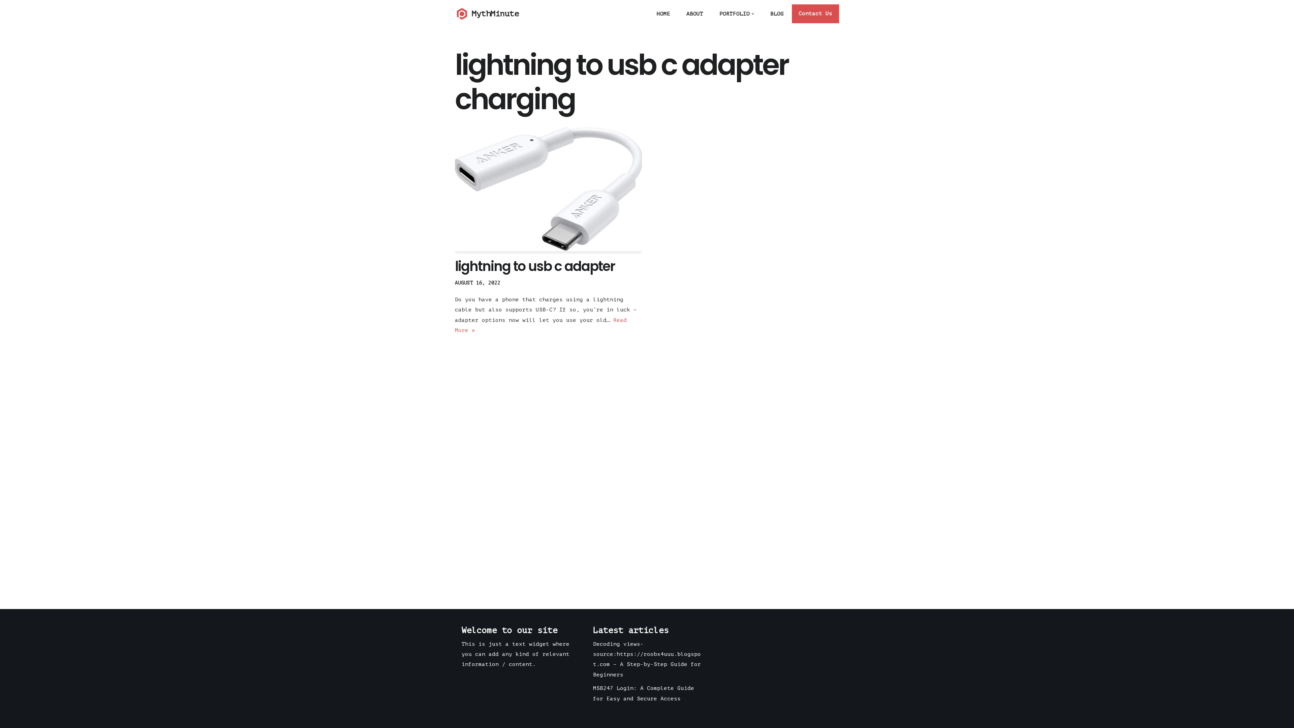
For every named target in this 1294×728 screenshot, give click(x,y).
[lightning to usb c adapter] (548, 189)
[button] (752, 13)
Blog (777, 14)
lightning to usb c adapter (535, 266)
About (694, 14)
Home (663, 14)
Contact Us (815, 13)
